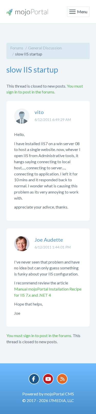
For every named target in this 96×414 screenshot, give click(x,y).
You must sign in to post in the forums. (39, 335)
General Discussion (45, 47)
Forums (16, 47)
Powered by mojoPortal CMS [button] (48, 393)
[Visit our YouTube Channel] (48, 379)
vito (39, 112)
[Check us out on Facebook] (34, 379)
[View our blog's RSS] (62, 379)
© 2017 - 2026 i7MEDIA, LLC (48, 400)
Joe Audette (49, 240)
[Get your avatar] (21, 119)
